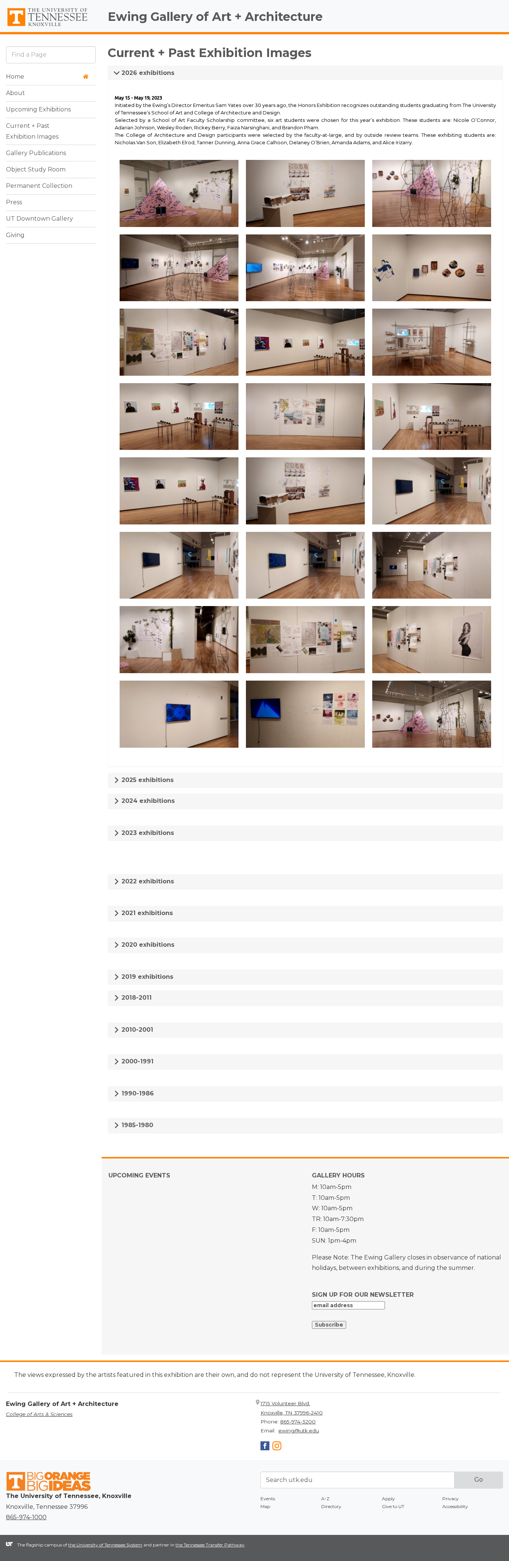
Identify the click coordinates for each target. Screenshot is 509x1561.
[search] (51, 54)
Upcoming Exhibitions (38, 109)
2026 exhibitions (147, 72)
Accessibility (455, 1506)
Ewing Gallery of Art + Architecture (215, 16)
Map (265, 1506)
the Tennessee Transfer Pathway (210, 1545)
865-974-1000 (26, 1517)
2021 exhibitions (146, 913)
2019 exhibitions (146, 976)
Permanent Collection (39, 185)
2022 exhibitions (147, 881)
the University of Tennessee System (105, 1545)
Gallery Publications (36, 153)
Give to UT (393, 1506)
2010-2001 (136, 1029)
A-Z (325, 1498)
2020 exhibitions (147, 944)
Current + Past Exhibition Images (32, 131)
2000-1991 (137, 1061)
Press (14, 202)
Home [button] (15, 76)
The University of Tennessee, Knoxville (51, 26)
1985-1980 (136, 1125)
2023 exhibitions (147, 832)
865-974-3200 (298, 1422)
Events (267, 1498)
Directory (331, 1506)
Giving (15, 235)
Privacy (450, 1498)
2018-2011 (136, 997)
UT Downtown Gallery (39, 218)
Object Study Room (36, 169)
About (15, 93)
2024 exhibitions (147, 800)
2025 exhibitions (147, 779)
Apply (388, 1498)
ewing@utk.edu (298, 1431)
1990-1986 (137, 1093)
